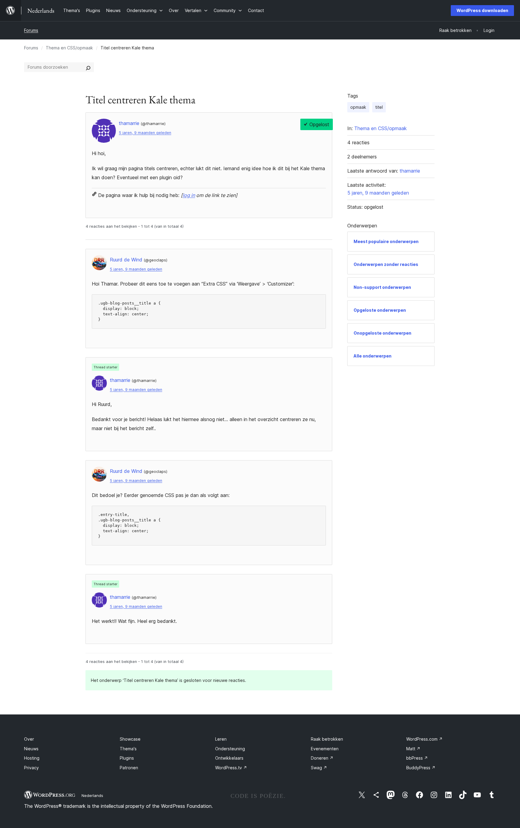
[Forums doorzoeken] (88, 67)
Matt (413, 748)
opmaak (358, 107)
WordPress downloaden (482, 10)
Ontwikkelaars (229, 758)
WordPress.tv (231, 767)
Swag (319, 767)
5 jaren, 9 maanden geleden (145, 132)
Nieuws (31, 748)
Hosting (31, 758)
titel (379, 107)
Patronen (129, 767)
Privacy (31, 767)
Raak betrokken (327, 739)
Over (29, 739)
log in (189, 195)
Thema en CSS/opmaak (69, 47)
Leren (221, 739)
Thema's (128, 748)
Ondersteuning (230, 748)
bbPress (417, 758)
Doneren (322, 758)
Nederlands (92, 795)
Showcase (130, 739)
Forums (31, 30)
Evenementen (325, 748)
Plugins (127, 758)
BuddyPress (420, 767)
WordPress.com (424, 739)
